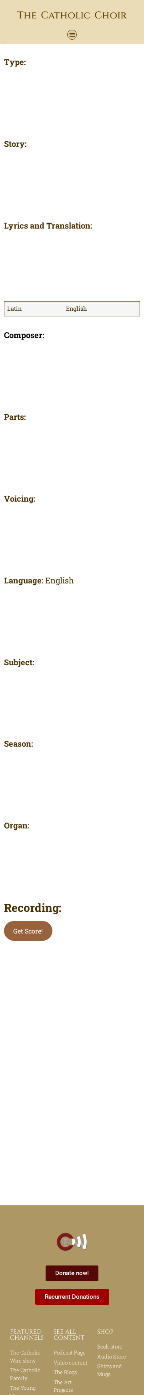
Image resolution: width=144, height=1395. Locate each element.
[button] (72, 35)
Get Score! (28, 931)
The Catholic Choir (72, 15)
